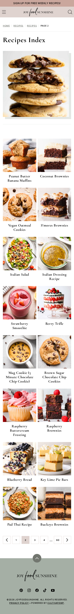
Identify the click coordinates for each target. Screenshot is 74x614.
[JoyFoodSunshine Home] (38, 12)
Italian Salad (19, 274)
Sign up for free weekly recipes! (37, 3)
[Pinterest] (21, 590)
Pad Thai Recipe (19, 524)
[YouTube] (53, 590)
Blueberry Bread (19, 480)
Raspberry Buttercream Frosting (19, 430)
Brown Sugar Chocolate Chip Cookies (54, 377)
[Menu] (4, 12)
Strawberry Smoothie (19, 326)
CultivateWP (55, 603)
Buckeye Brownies (54, 524)
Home (6, 25)
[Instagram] (29, 590)
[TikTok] (45, 590)
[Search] (70, 12)
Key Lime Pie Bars (54, 480)
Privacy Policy (19, 603)
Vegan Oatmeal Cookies (19, 227)
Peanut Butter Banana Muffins (19, 178)
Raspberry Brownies (54, 428)
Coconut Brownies (54, 176)
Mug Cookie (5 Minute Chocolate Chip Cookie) (19, 377)
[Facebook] (37, 590)
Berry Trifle (54, 324)
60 (59, 541)
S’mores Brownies (54, 225)
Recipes (18, 25)
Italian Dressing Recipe (54, 276)
